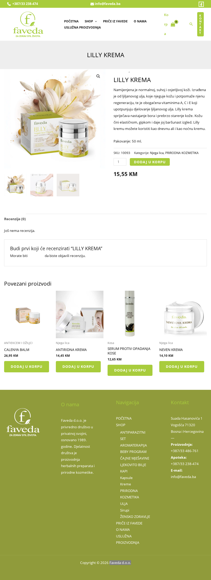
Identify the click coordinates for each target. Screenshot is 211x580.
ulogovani (36, 255)
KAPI (124, 471)
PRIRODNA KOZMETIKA (149, 70)
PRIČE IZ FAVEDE (115, 21)
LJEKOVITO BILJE (133, 464)
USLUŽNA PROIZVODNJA (82, 27)
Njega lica (121, 70)
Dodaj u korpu (150, 162)
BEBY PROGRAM (133, 451)
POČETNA (71, 21)
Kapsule (126, 477)
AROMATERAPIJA (133, 445)
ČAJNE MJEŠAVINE (134, 458)
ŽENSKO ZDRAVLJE (135, 516)
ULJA (124, 503)
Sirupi (124, 510)
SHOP (89, 21)
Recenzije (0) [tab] (15, 218)
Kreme (125, 484)
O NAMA (140, 21)
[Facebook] (201, 4)
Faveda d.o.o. (120, 562)
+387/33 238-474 (24, 3)
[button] (95, 21)
